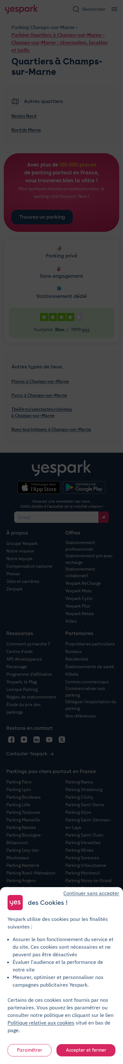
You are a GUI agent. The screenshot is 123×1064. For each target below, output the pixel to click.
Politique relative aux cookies (41, 1022)
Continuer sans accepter (91, 893)
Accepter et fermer (86, 1050)
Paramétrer (29, 1050)
